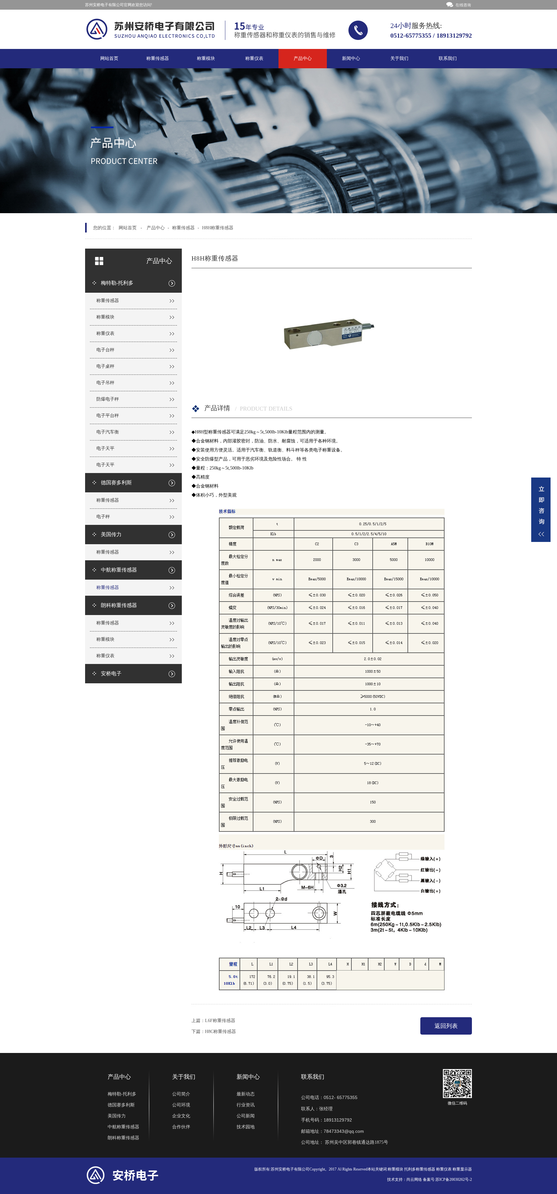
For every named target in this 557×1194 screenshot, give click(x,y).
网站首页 (109, 58)
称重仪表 (254, 58)
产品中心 (303, 58)
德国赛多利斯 (121, 1105)
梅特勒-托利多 (122, 1094)
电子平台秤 (107, 415)
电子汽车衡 (107, 432)
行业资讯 (246, 1105)
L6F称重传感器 (220, 1020)
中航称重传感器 (123, 1126)
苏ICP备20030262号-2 (453, 1179)
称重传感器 (157, 58)
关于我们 (399, 58)
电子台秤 (105, 349)
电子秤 (103, 516)
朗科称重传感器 (123, 1137)
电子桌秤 (105, 366)
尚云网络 (414, 1179)
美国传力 (117, 1115)
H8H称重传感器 (217, 227)
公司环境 (181, 1105)
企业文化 (181, 1115)
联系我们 (448, 58)
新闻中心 (351, 58)
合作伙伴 (181, 1126)
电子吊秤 (105, 382)
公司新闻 (246, 1115)
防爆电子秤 (107, 399)
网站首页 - (130, 227)
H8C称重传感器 (220, 1031)
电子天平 (105, 448)
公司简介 (181, 1094)
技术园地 (246, 1126)
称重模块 (206, 58)
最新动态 (246, 1094)
